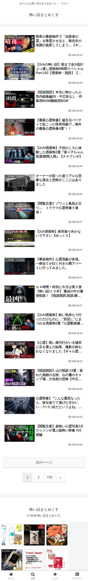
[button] (79, 517)
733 (49, 477)
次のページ (44, 462)
